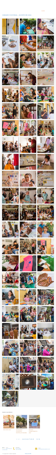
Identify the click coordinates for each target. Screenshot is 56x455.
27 (29, 439)
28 (31, 439)
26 (27, 439)
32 (39, 439)
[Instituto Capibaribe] (28, 4)
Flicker (53, 4)
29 (33, 439)
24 (23, 439)
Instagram (46, 4)
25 (25, 439)
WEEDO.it (51, 453)
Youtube (48, 4)
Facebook (51, 4)
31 (37, 439)
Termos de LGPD (28, 453)
